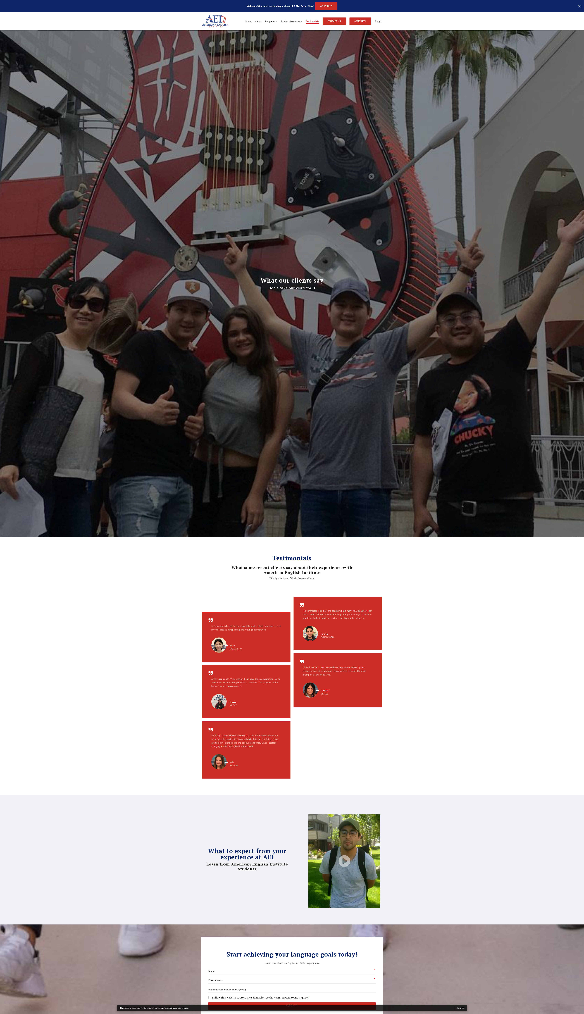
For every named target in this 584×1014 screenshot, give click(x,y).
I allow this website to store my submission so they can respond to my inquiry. (261, 997)
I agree (460, 1008)
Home (248, 21)
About (258, 21)
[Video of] (344, 861)
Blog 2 (378, 21)
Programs (270, 21)
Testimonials (312, 21)
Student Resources (290, 21)
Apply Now (326, 6)
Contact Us (334, 21)
